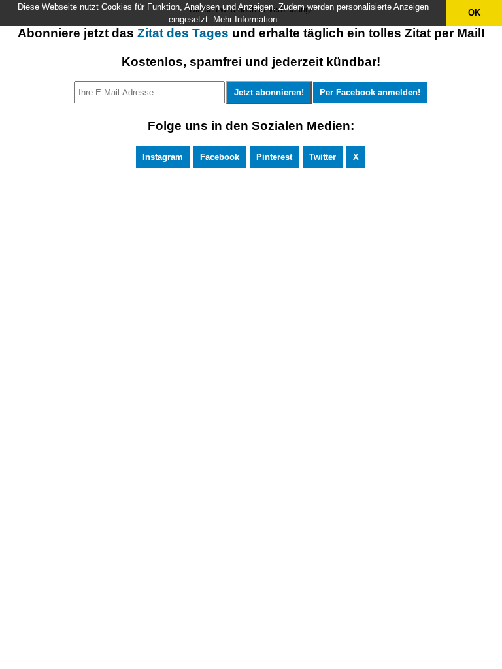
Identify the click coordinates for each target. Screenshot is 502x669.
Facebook (219, 157)
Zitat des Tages (183, 33)
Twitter (322, 157)
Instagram (162, 157)
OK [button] (474, 13)
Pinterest (274, 157)
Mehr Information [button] (245, 19)
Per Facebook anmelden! (370, 92)
